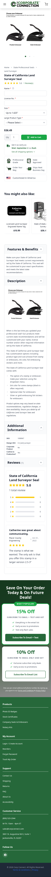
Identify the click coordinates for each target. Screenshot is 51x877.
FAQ (4, 791)
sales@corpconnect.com (13, 829)
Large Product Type (13, 118)
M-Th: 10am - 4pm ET (12, 823)
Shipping (7, 781)
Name (7, 88)
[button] (25, 56)
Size (6, 108)
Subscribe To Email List (25, 674)
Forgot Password (10, 754)
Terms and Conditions (26, 690)
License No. (10, 98)
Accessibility (8, 802)
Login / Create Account (12, 743)
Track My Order (9, 759)
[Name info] (13, 88)
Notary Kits (7, 727)
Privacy (35, 870)
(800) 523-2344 (9, 818)
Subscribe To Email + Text (25, 637)
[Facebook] (5, 855)
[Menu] (4, 4)
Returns (6, 786)
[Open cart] (46, 4)
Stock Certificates (10, 717)
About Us (7, 796)
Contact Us (7, 775)
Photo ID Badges (10, 711)
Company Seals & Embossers (15, 722)
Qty (7, 137)
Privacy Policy (41, 690)
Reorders (7, 749)
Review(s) (28, 83)
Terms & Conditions (21, 870)
